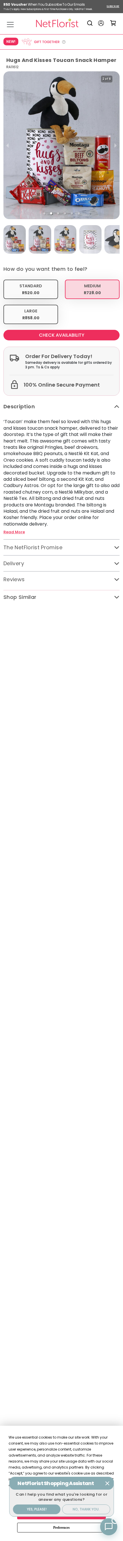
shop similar (19, 597)
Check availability (61, 335)
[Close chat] (107, 1483)
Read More (14, 532)
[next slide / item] (116, 145)
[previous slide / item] (7, 145)
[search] (90, 23)
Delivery (13, 563)
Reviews (14, 579)
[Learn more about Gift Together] (43, 42)
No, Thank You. (86, 1509)
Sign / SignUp (101, 23)
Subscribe (113, 6)
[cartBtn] (113, 23)
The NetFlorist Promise (32, 547)
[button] (44, 213)
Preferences (61, 1528)
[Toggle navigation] (10, 24)
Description (19, 406)
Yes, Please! (37, 1509)
